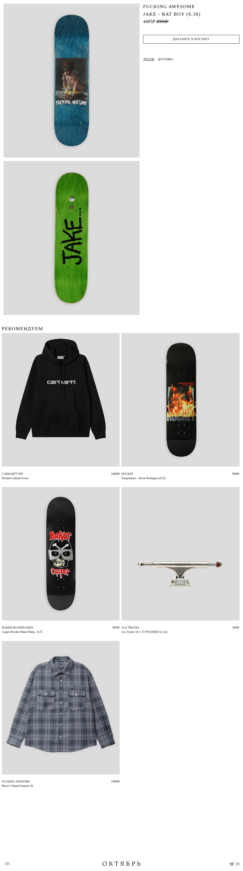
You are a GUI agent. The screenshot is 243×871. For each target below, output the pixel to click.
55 (123, 627)
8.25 (124, 474)
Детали (148, 59)
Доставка (165, 59)
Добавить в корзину (191, 39)
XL (11, 474)
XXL (17, 474)
